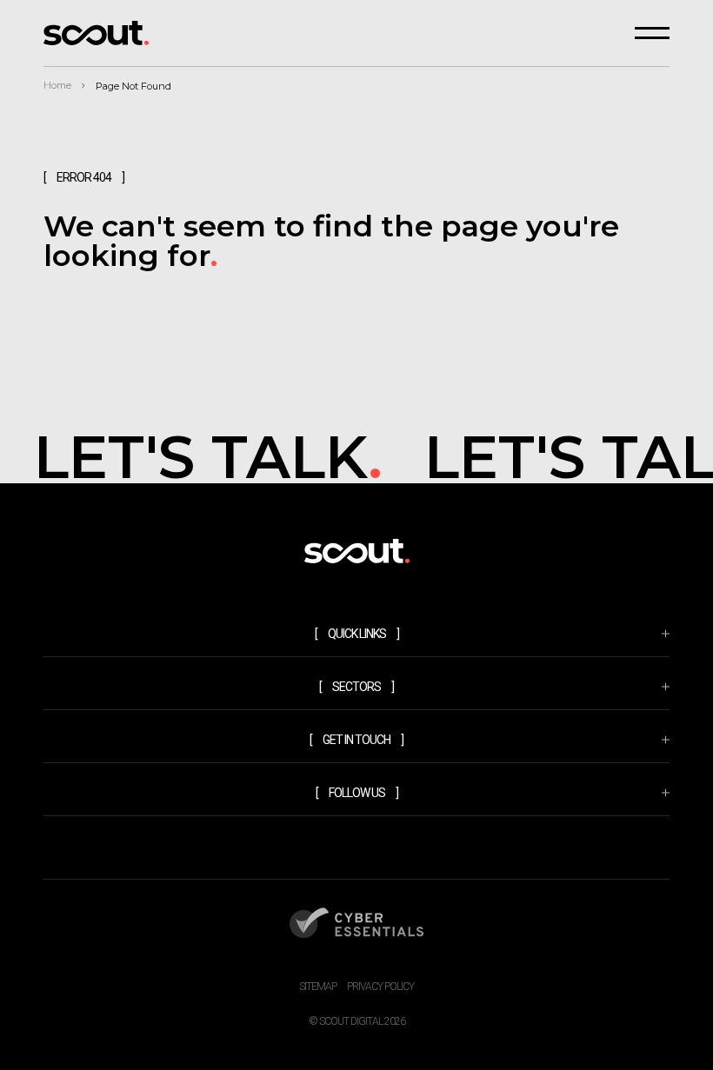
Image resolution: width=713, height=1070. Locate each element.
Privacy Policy (380, 986)
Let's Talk (204, 457)
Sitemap (318, 986)
